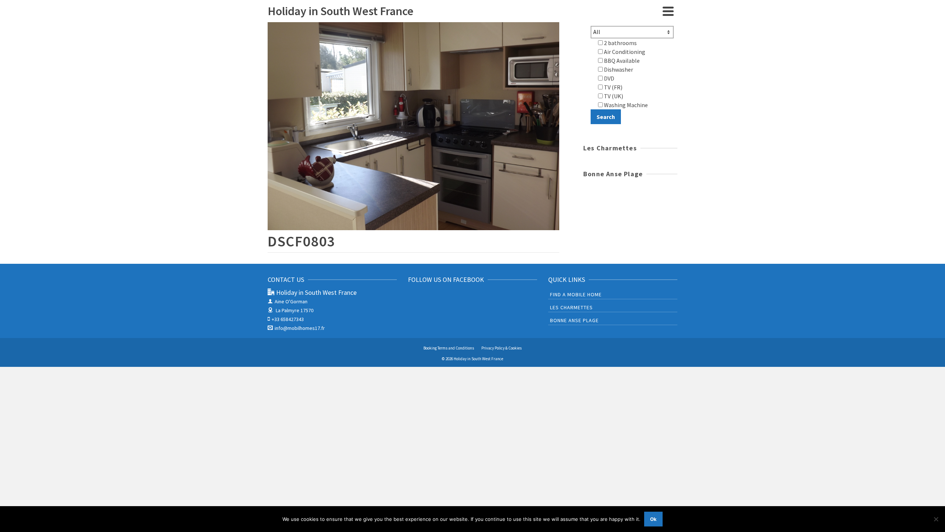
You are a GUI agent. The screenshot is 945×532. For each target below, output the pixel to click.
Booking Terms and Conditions (448, 348)
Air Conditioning (624, 51)
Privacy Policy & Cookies (501, 348)
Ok (653, 519)
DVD (608, 78)
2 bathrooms (620, 43)
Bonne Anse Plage (574, 320)
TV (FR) (612, 87)
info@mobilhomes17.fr (300, 328)
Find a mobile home (576, 294)
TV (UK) (613, 96)
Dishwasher (618, 69)
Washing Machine (625, 105)
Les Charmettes (571, 307)
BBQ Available (621, 60)
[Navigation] (668, 11)
